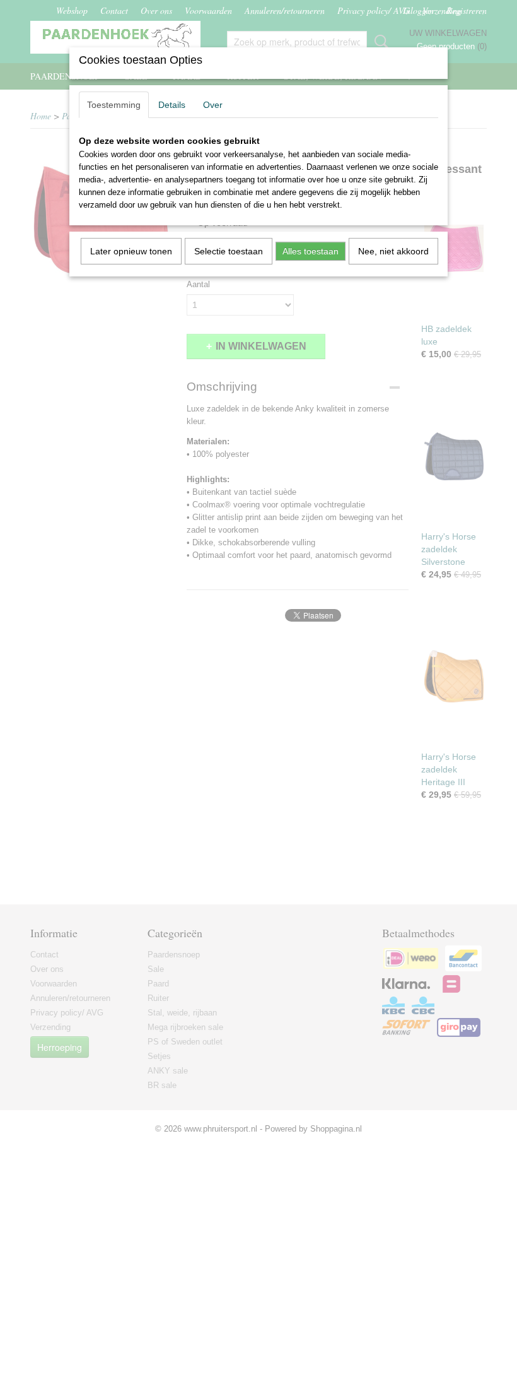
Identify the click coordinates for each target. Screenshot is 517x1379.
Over (213, 105)
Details (171, 105)
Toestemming (114, 105)
